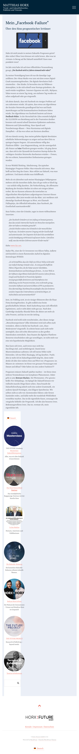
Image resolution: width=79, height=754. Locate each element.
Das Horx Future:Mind (14, 489)
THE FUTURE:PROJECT (14, 638)
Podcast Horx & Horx (14, 601)
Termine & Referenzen (14, 673)
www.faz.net (15, 245)
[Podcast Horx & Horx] (14, 599)
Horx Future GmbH (38, 737)
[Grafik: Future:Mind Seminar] (14, 485)
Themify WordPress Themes (47, 740)
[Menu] (74, 7)
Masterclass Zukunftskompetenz (14, 452)
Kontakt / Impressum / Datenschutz (39, 726)
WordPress (33, 740)
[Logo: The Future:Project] (14, 636)
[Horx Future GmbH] (16, 10)
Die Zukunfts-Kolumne (14, 564)
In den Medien (14, 527)
